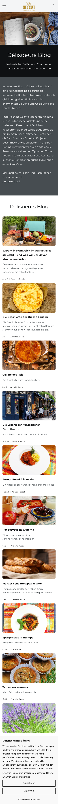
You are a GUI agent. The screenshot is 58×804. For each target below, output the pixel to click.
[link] (29, 799)
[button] (29, 6)
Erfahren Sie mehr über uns (16, 777)
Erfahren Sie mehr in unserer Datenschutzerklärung (28, 773)
